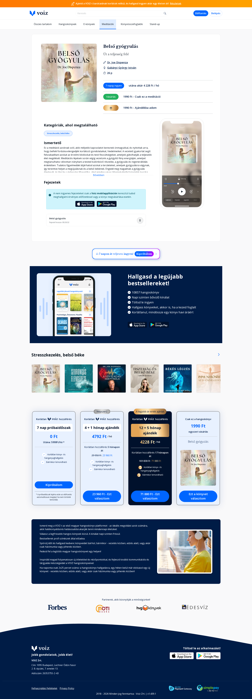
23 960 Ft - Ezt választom (102, 496)
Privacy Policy (67, 688)
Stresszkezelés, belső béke (58, 133)
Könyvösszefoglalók (132, 24)
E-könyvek (89, 24)
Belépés (215, 13)
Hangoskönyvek (67, 24)
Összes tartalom (43, 24)
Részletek (175, 3)
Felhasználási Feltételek (44, 688)
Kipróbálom (144, 253)
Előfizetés (200, 13)
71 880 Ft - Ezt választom (150, 496)
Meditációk (108, 24)
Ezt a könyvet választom (198, 496)
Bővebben (98, 175)
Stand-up (155, 24)
